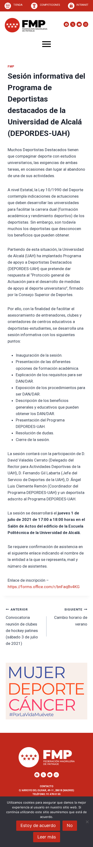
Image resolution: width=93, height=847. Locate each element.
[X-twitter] (72, 24)
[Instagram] (85, 24)
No (70, 825)
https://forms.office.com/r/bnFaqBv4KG (44, 586)
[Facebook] (66, 24)
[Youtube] (79, 24)
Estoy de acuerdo (38, 825)
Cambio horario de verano (70, 616)
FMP (11, 66)
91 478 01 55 (53, 794)
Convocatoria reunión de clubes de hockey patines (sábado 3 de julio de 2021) (22, 626)
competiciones (50, 4)
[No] (87, 821)
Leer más (46, 836)
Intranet (82, 4)
